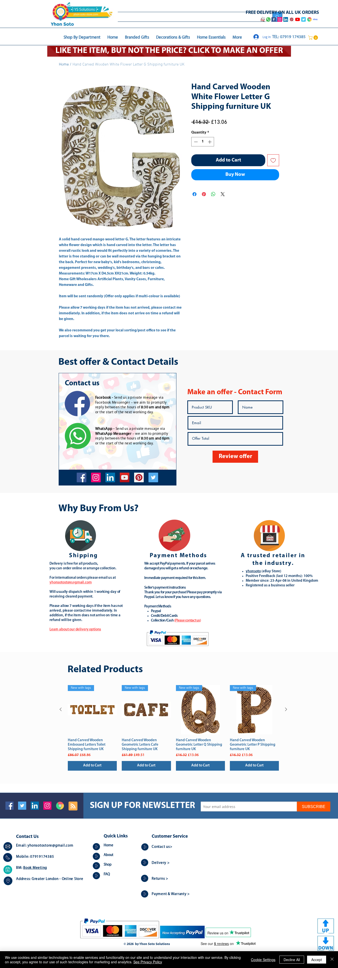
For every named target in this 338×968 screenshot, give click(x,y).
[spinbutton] (203, 141)
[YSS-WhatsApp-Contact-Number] (268, 19)
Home (64, 64)
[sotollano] (153, 477)
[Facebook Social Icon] (9, 806)
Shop (108, 865)
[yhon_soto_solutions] (96, 477)
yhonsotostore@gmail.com (50, 846)
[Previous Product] (61, 709)
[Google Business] (60, 806)
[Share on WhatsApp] (213, 194)
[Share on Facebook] (194, 194)
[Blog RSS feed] (73, 806)
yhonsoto (253, 571)
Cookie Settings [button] (263, 959)
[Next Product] (286, 709)
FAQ (107, 874)
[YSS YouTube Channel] (297, 19)
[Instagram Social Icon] (47, 806)
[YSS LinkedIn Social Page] (285, 19)
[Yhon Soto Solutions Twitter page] (303, 19)
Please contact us (187, 620)
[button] (313, 37)
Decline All (292, 959)
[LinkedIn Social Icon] (35, 806)
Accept (316, 959)
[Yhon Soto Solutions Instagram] (279, 19)
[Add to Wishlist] (273, 160)
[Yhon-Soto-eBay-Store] (315, 19)
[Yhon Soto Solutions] (124, 477)
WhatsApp (104, 429)
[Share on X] (223, 194)
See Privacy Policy (147, 961)
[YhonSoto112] (81, 477)
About (108, 855)
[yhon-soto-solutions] (110, 477)
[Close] (332, 959)
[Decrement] (195, 141)
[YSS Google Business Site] (309, 19)
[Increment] (210, 141)
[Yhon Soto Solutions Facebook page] (273, 19)
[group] (173, 728)
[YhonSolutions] (139, 477)
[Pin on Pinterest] (204, 194)
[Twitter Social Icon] (22, 806)
